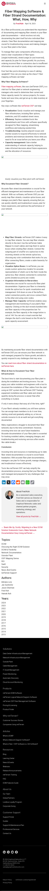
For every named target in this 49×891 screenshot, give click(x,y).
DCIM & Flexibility (8, 550)
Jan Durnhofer (7, 585)
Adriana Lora (6, 582)
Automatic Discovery (11, 678)
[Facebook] (16, 852)
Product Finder (8, 709)
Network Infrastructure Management (16, 658)
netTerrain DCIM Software (12, 693)
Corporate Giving (9, 806)
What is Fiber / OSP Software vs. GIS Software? (20, 744)
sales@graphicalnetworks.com (13, 867)
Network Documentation (11, 552)
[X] (8, 852)
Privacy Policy (7, 883)
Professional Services (11, 829)
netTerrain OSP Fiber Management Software (19, 701)
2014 (3, 632)
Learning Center (8, 758)
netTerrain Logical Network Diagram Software (20, 697)
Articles (6, 731)
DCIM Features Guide (10, 783)
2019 (3, 617)
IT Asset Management (11, 670)
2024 (3, 603)
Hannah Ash (6, 593)
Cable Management (10, 666)
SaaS (3, 564)
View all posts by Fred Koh (28, 516)
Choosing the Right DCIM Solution (15, 547)
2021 (3, 611)
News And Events (8, 570)
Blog (4, 754)
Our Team (6, 794)
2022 (3, 608)
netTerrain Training (10, 775)
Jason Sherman (7, 588)
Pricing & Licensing (10, 705)
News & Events (8, 762)
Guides (5, 821)
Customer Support (11, 812)
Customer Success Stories (13, 720)
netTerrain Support (9, 573)
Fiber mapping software (11, 86)
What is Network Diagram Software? (16, 740)
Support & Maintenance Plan (13, 825)
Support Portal (8, 817)
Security (4, 567)
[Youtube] (12, 852)
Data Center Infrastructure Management (17, 653)
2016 (3, 626)
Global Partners (9, 798)
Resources (8, 749)
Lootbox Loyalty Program (12, 802)
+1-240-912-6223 (8, 865)
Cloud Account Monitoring (13, 682)
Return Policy (7, 880)
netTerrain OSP (27, 106)
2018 (3, 620)
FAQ (4, 779)
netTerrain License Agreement (26, 880)
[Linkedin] (4, 852)
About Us (7, 789)
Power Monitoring (9, 674)
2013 (3, 634)
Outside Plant (7, 555)
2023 (3, 605)
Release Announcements (12, 771)
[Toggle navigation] (45, 4)
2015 (3, 629)
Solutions (7, 649)
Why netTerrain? (10, 715)
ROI (3, 561)
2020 (3, 614)
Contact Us (7, 833)
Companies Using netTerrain (13, 724)
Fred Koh (19, 24)
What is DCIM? (8, 736)
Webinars (6, 767)
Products (7, 688)
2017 (3, 623)
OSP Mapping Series (10, 558)
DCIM (3, 544)
